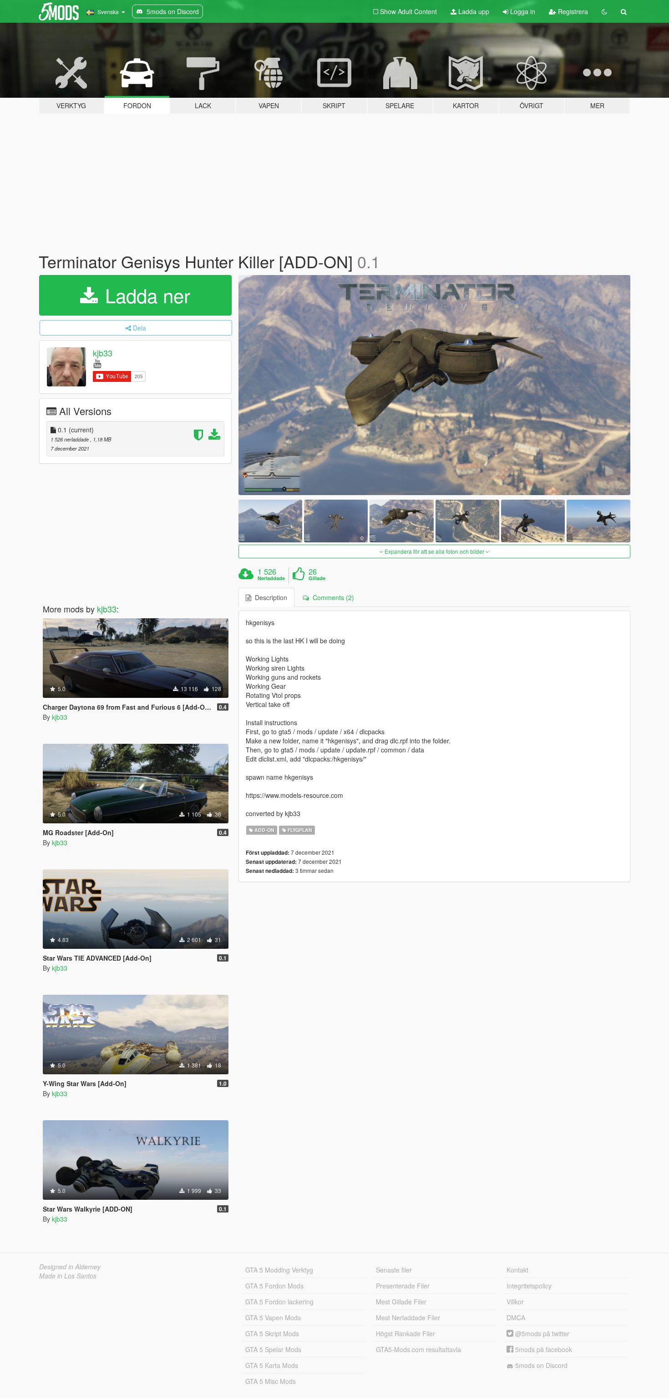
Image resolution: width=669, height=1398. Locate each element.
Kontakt (517, 1269)
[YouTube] (97, 363)
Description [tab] (269, 597)
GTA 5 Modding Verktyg (279, 1269)
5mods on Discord (540, 1365)
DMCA (516, 1317)
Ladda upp (472, 11)
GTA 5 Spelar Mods (273, 1349)
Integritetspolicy (529, 1285)
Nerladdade (271, 578)
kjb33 (102, 353)
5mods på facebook (542, 1349)
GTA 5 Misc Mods (270, 1381)
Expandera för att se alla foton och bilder (434, 551)
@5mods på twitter (541, 1333)
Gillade (317, 578)
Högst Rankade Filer (405, 1333)
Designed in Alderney (70, 1266)
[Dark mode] (604, 11)
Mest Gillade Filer (401, 1301)
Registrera (572, 11)
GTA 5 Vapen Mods (273, 1317)
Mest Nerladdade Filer (408, 1317)
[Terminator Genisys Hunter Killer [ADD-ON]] (434, 385)
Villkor (515, 1301)
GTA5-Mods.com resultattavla (418, 1349)
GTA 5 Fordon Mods (274, 1285)
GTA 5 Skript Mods (272, 1333)
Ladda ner (145, 295)
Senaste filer (394, 1269)
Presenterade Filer (403, 1285)
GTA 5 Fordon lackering (279, 1301)
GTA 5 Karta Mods (271, 1365)
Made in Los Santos (67, 1275)
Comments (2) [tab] (331, 597)
